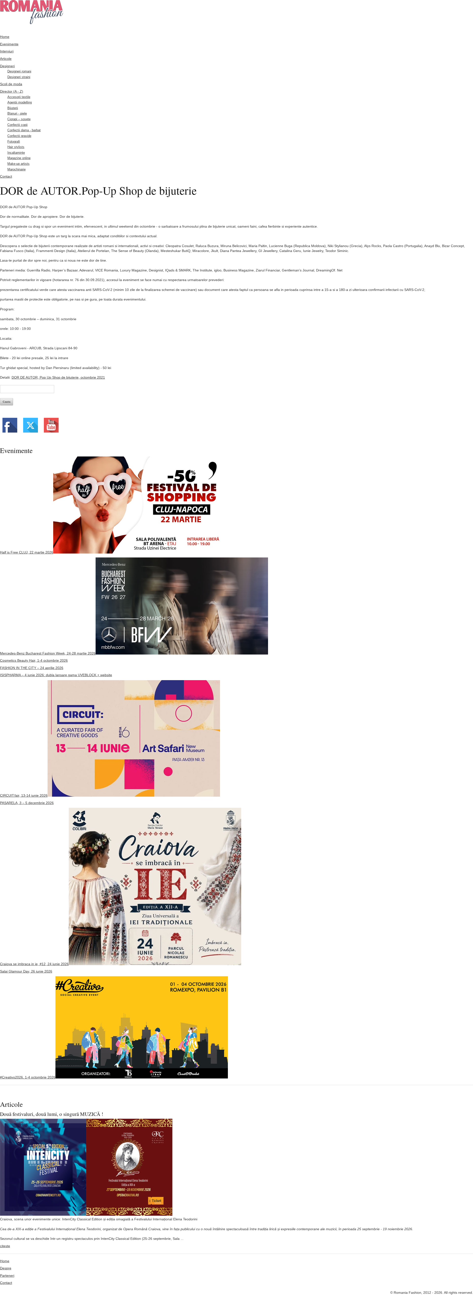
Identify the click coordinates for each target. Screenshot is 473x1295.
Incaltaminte (16, 152)
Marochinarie (16, 169)
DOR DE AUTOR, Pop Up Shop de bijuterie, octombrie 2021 (58, 377)
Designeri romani (19, 71)
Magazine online (19, 158)
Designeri (7, 66)
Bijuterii (12, 108)
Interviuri (7, 51)
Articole (6, 59)
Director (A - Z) (11, 91)
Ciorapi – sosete (19, 119)
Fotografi (13, 141)
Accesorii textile (18, 97)
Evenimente (9, 44)
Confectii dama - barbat (24, 130)
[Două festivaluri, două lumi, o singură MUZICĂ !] (86, 1214)
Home (4, 37)
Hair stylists (15, 147)
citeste (5, 1246)
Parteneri (7, 1276)
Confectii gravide (19, 136)
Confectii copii (17, 125)
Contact (6, 176)
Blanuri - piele (17, 113)
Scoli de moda (11, 84)
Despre (5, 1268)
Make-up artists (18, 164)
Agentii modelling (19, 102)
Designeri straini (18, 77)
